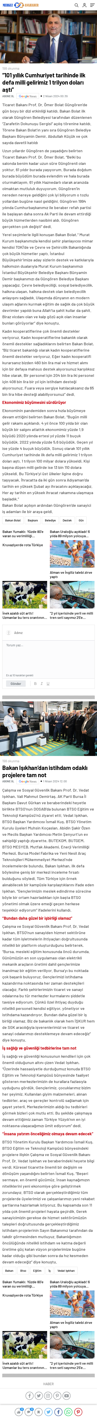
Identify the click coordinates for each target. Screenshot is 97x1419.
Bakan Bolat (13, 520)
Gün (81, 520)
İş (49, 1270)
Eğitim (37, 1270)
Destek (67, 520)
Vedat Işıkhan (66, 1270)
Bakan (9, 1270)
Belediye (50, 520)
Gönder (16, 684)
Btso (23, 1270)
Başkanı (33, 520)
